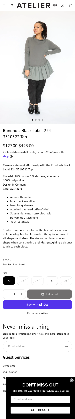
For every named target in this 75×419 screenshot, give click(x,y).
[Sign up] (66, 346)
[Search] (12, 5)
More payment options (37, 313)
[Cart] (71, 5)
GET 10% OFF (40, 410)
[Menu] (4, 5)
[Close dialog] (72, 380)
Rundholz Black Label (14, 264)
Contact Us (9, 365)
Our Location (10, 372)
